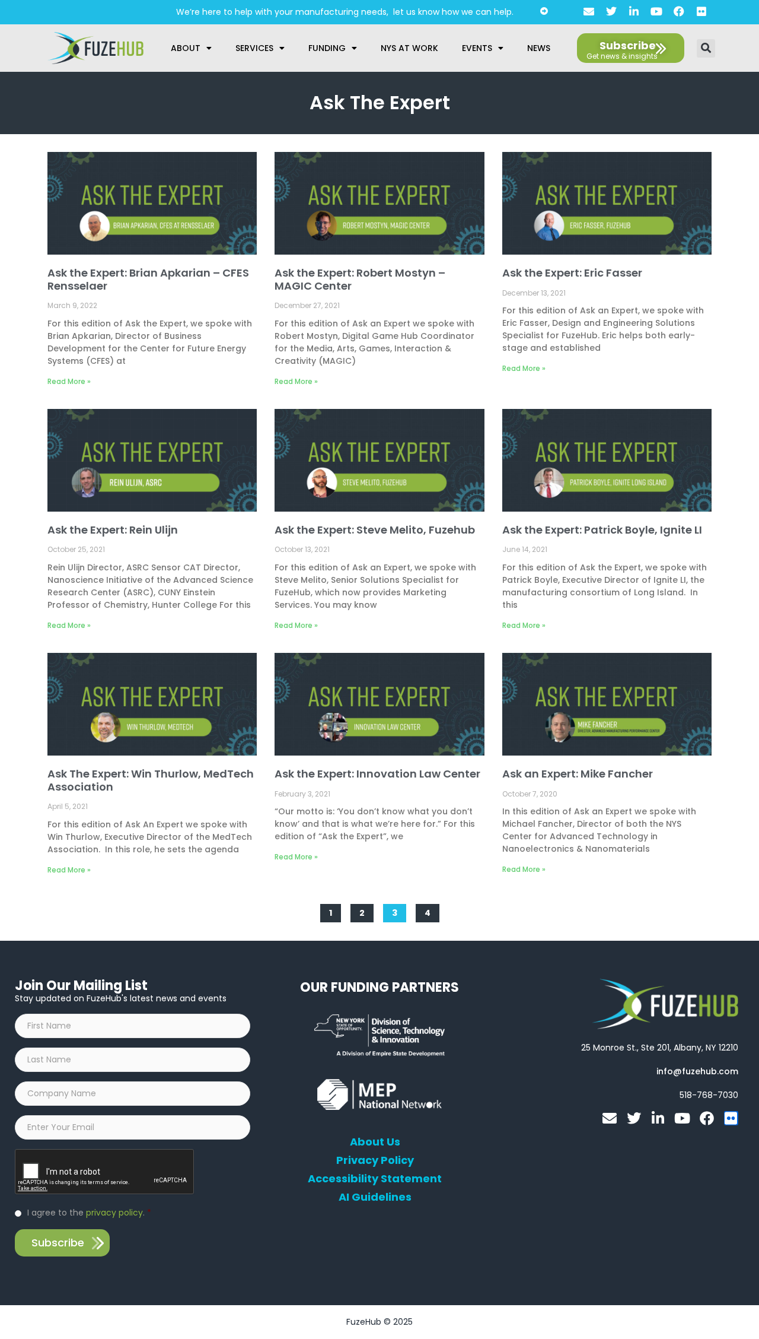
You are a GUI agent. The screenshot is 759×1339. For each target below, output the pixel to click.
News (538, 48)
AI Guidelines (375, 1197)
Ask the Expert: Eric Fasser (572, 272)
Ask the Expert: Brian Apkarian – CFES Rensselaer (148, 279)
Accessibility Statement (375, 1179)
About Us (375, 1142)
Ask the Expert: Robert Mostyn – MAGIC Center (360, 279)
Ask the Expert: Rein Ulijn (112, 529)
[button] (706, 48)
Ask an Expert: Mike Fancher (577, 773)
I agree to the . (89, 1213)
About (185, 48)
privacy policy (114, 1213)
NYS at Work (409, 48)
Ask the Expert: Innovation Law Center (377, 773)
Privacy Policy (375, 1160)
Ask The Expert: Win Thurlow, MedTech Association (150, 780)
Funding (327, 48)
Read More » (69, 381)
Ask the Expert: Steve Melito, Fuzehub (375, 529)
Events (477, 48)
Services (254, 48)
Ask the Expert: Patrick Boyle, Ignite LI (602, 529)
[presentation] (105, 1172)
